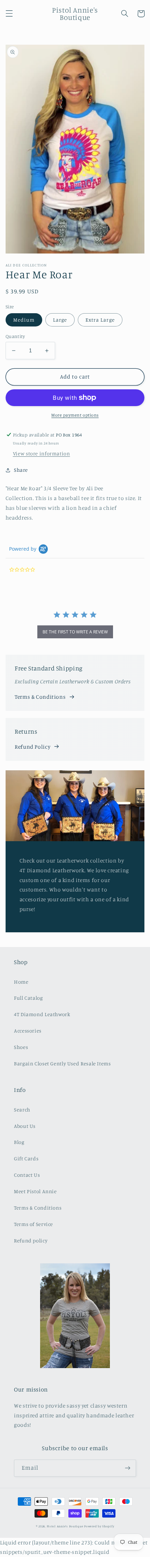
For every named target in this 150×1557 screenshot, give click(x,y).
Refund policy (30, 1240)
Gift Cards (26, 1158)
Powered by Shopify (99, 1526)
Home (21, 982)
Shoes (21, 1047)
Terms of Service (33, 1224)
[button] (9, 14)
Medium (24, 320)
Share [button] (21, 470)
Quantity (15, 336)
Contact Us (27, 1175)
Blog (19, 1142)
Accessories (28, 1031)
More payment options (75, 415)
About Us (25, 1126)
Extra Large (100, 320)
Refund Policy (32, 746)
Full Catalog (28, 998)
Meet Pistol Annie (35, 1191)
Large (60, 320)
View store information (41, 453)
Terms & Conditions (40, 696)
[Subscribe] (128, 1468)
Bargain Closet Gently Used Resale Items (62, 1063)
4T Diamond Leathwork (42, 1014)
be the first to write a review (75, 632)
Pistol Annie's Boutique (65, 1526)
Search (22, 1109)
